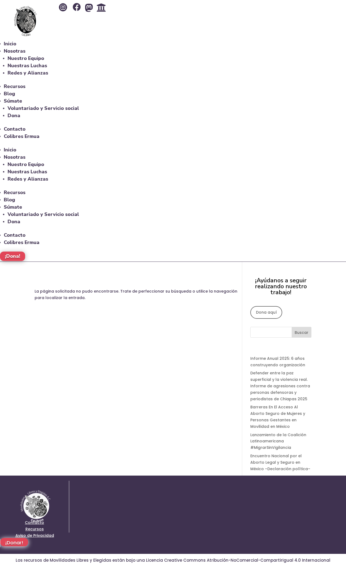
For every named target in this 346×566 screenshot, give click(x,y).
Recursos (14, 86)
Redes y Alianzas (28, 73)
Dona (14, 115)
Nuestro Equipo (26, 58)
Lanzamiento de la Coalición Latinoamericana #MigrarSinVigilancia (278, 441)
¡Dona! (12, 256)
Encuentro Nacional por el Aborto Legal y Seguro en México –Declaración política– (280, 462)
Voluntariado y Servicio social (43, 108)
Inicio (10, 43)
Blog (9, 93)
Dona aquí (266, 312)
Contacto (14, 129)
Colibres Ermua (21, 136)
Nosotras (14, 51)
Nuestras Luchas (27, 65)
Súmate (13, 101)
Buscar (301, 332)
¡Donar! (14, 543)
